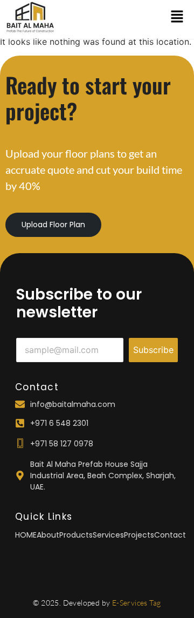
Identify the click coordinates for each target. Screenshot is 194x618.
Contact (170, 534)
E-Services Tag (136, 602)
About (48, 534)
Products (76, 534)
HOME (26, 534)
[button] (177, 17)
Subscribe (153, 349)
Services (108, 534)
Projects (139, 534)
